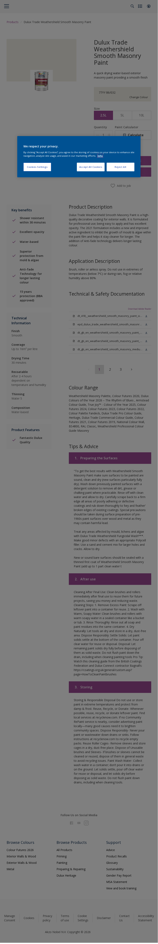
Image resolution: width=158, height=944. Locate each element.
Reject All (120, 166)
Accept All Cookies (90, 166)
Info (100, 155)
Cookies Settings (37, 166)
